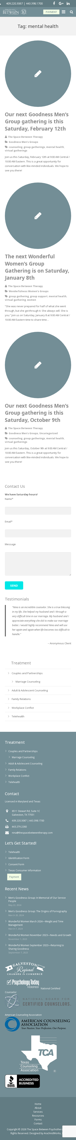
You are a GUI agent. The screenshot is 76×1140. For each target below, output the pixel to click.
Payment (14, 876)
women (31, 299)
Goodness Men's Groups (23, 141)
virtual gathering (15, 299)
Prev (8, 657)
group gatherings (34, 147)
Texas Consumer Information (24, 870)
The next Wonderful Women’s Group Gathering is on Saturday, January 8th (37, 267)
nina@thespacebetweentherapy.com (32, 832)
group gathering (19, 296)
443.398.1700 (34, 3)
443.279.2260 (19, 826)
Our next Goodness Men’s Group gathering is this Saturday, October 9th (37, 412)
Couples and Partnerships (27, 673)
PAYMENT (51, 12)
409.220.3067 (14, 3)
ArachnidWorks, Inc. (55, 1133)
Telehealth (18, 716)
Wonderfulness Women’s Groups (29, 291)
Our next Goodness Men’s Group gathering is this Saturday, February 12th (37, 121)
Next (68, 657)
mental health (55, 147)
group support (39, 296)
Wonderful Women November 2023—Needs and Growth (39, 935)
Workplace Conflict (23, 708)
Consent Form (16, 864)
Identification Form (18, 858)
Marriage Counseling (28, 681)
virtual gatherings (16, 150)
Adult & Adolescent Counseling (30, 690)
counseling (15, 147)
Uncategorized (48, 433)
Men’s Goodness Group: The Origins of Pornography (37, 911)
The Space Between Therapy (25, 136)
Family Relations (21, 699)
